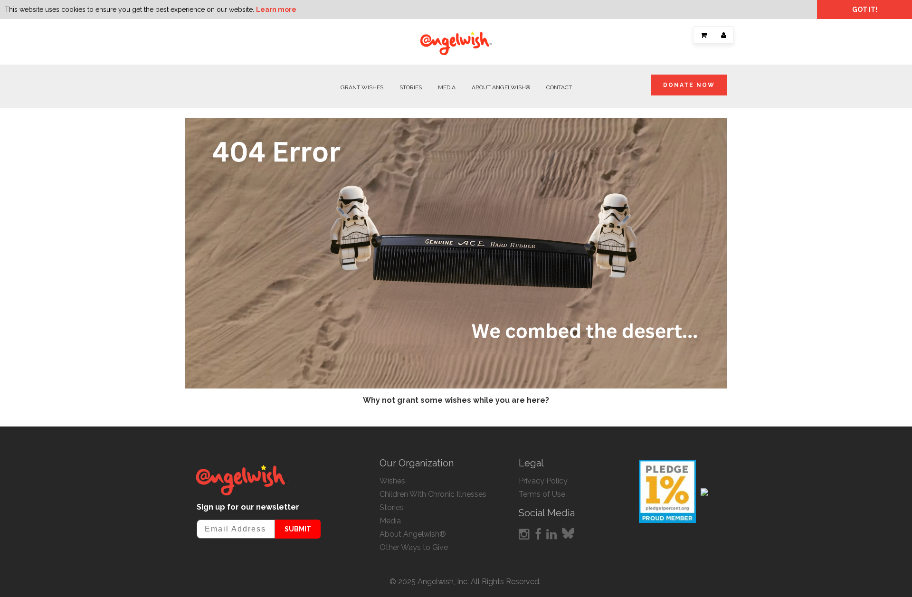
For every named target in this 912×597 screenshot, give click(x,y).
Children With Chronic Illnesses (433, 494)
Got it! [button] (864, 9)
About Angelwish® (501, 87)
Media (447, 87)
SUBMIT (298, 529)
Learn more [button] (276, 9)
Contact (559, 87)
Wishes (392, 480)
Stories (410, 87)
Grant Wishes (362, 87)
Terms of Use (542, 494)
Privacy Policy (543, 480)
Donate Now (689, 85)
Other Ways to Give (414, 547)
